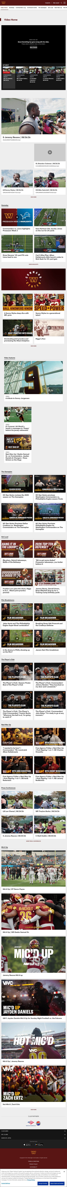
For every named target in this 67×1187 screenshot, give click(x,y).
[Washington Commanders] (33, 1153)
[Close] (64, 1172)
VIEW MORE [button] (33, 197)
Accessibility (33, 1167)
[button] (33, 47)
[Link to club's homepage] (3, 2)
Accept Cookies (43, 1183)
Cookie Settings (5, 1183)
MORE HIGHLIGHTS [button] (33, 264)
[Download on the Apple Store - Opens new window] (27, 1144)
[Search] (61, 3)
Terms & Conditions (33, 1161)
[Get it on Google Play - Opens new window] (39, 1145)
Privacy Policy (33, 1164)
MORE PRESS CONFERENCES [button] (33, 841)
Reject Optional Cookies (57, 1183)
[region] (33, 1178)
